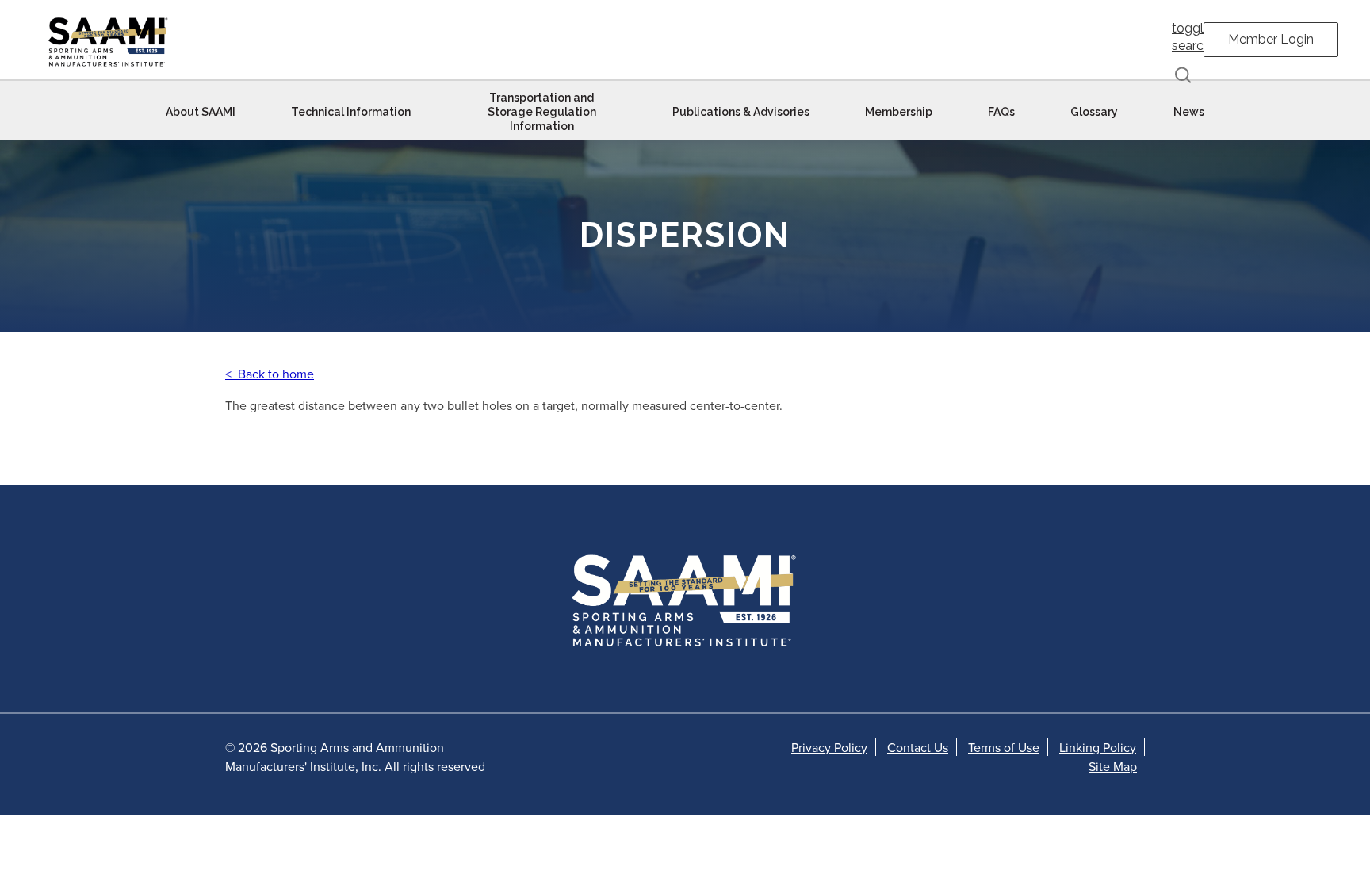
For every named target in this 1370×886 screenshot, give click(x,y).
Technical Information (351, 111)
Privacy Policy (829, 747)
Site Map (1113, 766)
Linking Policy (1097, 747)
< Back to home (269, 373)
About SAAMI (200, 111)
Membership (898, 111)
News (1188, 111)
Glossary (1094, 111)
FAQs (1001, 111)
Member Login (1271, 39)
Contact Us (917, 747)
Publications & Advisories (740, 111)
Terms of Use (1003, 747)
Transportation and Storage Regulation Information (542, 111)
